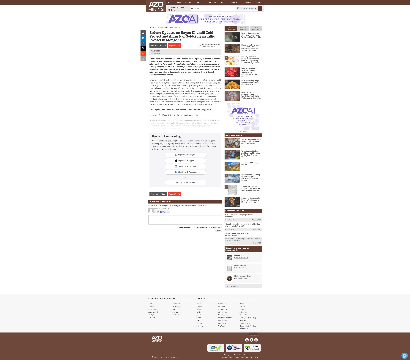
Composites (238, 255)
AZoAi (173, 309)
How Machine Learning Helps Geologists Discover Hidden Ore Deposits (250, 177)
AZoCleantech (153, 312)
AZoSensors (175, 304)
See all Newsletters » (233, 286)
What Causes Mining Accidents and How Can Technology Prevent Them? (250, 154)
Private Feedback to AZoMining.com (209, 227)
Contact (242, 309)
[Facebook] (143, 43)
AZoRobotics (152, 309)
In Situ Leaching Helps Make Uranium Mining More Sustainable (250, 82)
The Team (221, 326)
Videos (199, 318)
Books (199, 312)
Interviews (222, 304)
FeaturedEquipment (243, 28)
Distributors (222, 312)
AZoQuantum (176, 307)
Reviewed (156, 54)
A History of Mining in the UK (250, 164)
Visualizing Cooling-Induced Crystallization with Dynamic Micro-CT (250, 188)
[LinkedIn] (143, 38)
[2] (232, 48)
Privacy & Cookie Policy (248, 318)
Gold (165, 27)
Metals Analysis (240, 266)
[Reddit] (143, 53)
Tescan (231, 229)
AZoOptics (152, 315)
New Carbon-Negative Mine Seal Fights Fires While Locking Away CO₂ (251, 35)
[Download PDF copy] (143, 32)
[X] (143, 48)
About (242, 304)
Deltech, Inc (233, 220)
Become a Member (225, 318)
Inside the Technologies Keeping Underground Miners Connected (250, 200)
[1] (232, 37)
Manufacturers (223, 315)
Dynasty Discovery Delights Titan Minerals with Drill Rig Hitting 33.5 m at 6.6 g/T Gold (250, 60)
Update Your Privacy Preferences (166, 357)
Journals (200, 323)
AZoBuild (151, 318)
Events (199, 320)
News (160, 27)
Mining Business (174, 27)
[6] (232, 96)
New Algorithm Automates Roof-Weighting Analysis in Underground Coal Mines (251, 95)
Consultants (222, 309)
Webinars (221, 307)
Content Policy (245, 323)
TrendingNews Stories (230, 28)
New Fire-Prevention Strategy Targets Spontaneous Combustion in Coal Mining (249, 72)
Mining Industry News (242, 276)
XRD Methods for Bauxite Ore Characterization (237, 234)
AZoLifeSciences (177, 315)
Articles (199, 307)
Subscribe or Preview (241, 257)
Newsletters (222, 320)
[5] (232, 84)
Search (242, 307)
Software (200, 326)
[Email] (143, 58)
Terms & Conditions (247, 315)
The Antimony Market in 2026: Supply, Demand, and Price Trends (251, 141)
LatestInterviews (255, 28)
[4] (232, 72)
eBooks (199, 315)
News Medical (176, 312)
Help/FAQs (222, 323)
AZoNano (151, 307)
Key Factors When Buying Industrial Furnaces (239, 216)
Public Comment (185, 227)
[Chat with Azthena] (404, 356)
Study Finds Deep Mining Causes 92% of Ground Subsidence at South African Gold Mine (251, 48)
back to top (252, 334)
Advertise (243, 312)
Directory (199, 2)
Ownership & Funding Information (248, 327)
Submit (218, 231)
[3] (232, 60)
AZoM (150, 304)
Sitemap (243, 320)
